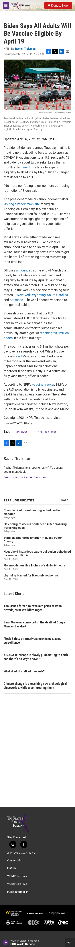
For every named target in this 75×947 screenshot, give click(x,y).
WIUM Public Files (17, 876)
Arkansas (16, 300)
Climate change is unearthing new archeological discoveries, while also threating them (35, 686)
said (19, 356)
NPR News (21, 431)
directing (27, 167)
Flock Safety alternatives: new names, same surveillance (32, 641)
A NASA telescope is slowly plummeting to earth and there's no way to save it (36, 657)
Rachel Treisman (25, 48)
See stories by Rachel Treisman (25, 477)
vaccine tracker (43, 384)
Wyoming (39, 295)
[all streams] (70, 942)
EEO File (11, 868)
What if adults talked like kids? (24, 671)
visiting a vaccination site (22, 204)
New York (24, 295)
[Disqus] (37, 757)
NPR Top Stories (47, 431)
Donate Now (59, 5)
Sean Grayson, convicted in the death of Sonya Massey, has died (34, 624)
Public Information (17, 892)
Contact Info (14, 860)
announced (24, 270)
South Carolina (57, 295)
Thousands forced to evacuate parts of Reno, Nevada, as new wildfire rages (33, 608)
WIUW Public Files (17, 884)
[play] (5, 942)
